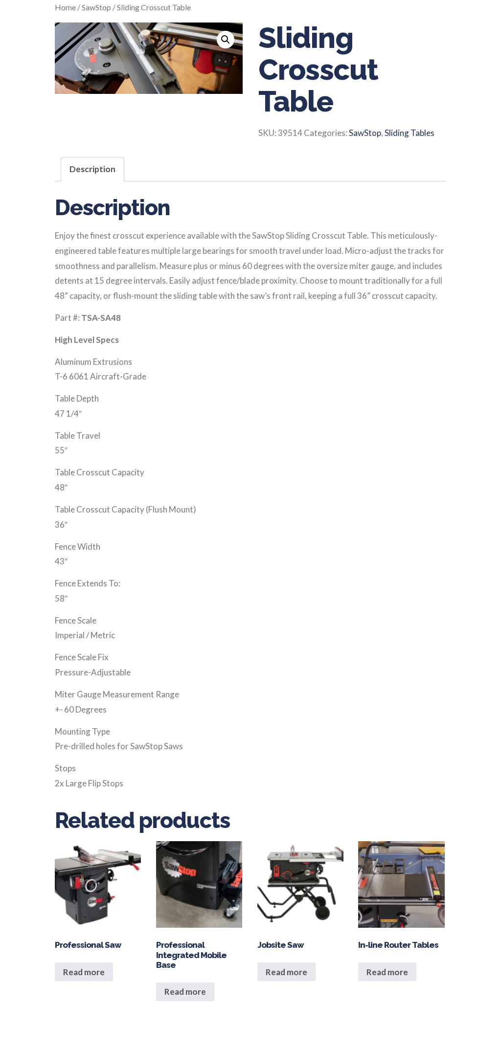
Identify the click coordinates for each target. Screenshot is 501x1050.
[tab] (92, 169)
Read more (84, 972)
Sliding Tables (409, 133)
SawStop (96, 7)
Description (92, 169)
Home (65, 7)
